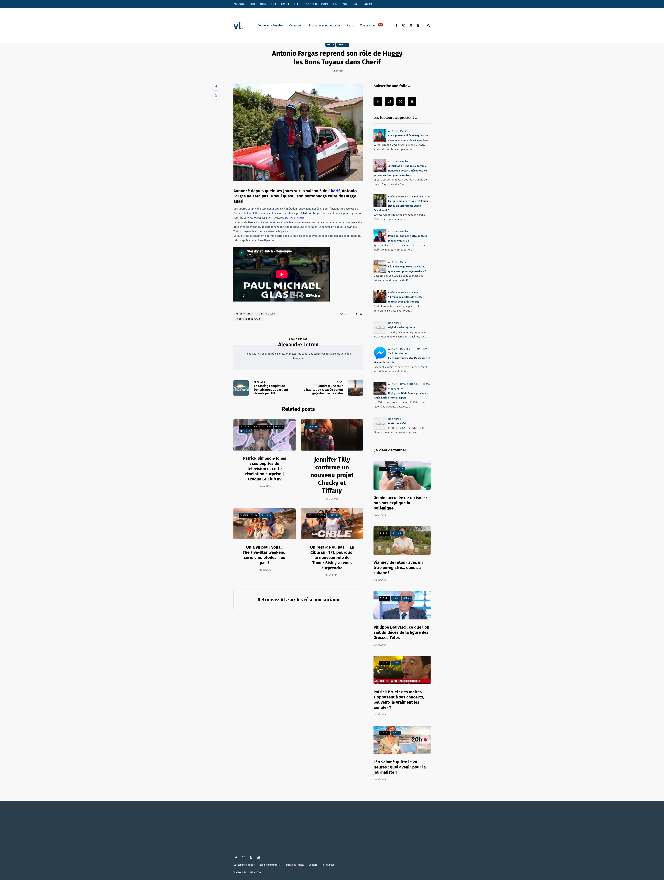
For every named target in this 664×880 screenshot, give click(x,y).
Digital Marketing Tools (401, 327)
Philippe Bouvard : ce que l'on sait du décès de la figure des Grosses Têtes (401, 632)
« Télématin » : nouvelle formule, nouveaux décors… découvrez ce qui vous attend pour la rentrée (400, 171)
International (238, 4)
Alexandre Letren (298, 344)
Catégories (296, 25)
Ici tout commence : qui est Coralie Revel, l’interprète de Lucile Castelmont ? (401, 206)
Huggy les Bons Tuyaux (248, 319)
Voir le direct (371, 25)
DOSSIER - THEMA (248, 515)
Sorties (297, 4)
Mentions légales (295, 864)
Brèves (330, 45)
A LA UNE (393, 131)
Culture (263, 4)
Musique (397, 533)
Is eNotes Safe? (397, 423)
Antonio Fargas (244, 314)
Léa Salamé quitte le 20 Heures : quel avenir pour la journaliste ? (400, 767)
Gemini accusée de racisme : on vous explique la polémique (400, 503)
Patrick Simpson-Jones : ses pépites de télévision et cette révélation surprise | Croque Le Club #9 (264, 468)
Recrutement (328, 864)
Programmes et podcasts (324, 25)
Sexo (335, 4)
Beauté (355, 4)
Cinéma (392, 196)
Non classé (394, 323)
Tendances (401, 353)
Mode (345, 4)
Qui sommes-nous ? (244, 864)
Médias (404, 131)
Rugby (391, 388)
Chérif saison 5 (267, 314)
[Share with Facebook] (216, 87)
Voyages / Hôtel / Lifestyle (317, 4)
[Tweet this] (216, 95)
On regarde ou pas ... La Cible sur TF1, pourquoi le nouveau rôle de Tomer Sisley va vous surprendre (332, 557)
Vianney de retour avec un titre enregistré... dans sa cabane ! (398, 567)
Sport (273, 4)
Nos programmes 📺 (270, 864)
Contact (313, 864)
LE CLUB (279, 426)
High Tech (285, 4)
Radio (350, 25)
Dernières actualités (270, 25)
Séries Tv (343, 45)
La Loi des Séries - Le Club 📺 (256, 426)
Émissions (368, 4)
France (252, 4)
